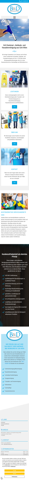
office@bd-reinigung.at (8, 444)
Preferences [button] (13, 466)
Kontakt (2, 425)
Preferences (14, 476)
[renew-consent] (1, 478)
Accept (14, 470)
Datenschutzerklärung (5, 423)
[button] (14, 17)
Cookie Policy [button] (7, 464)
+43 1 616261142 (24, 1)
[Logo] (14, 9)
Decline (14, 473)
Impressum (3, 422)
